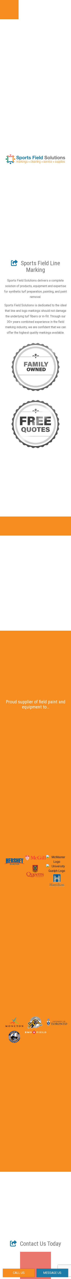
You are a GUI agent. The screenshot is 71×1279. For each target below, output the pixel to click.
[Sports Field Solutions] (35, 114)
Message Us (52, 1273)
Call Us (19, 1273)
